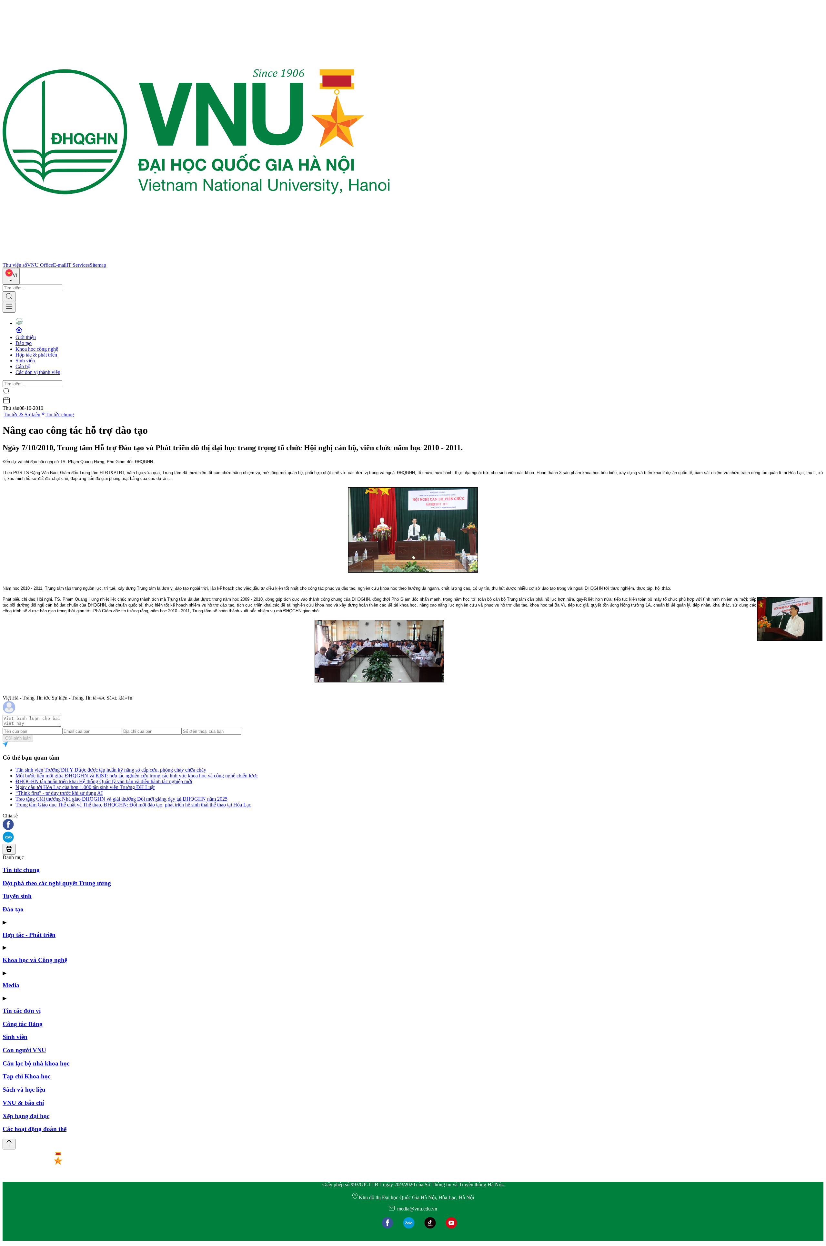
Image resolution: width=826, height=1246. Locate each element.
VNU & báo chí (23, 1102)
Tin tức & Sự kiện (22, 414)
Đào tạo (23, 343)
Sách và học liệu (24, 1089)
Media (11, 985)
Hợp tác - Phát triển (29, 934)
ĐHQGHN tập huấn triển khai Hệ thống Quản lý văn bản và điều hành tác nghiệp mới (103, 781)
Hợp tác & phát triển (36, 355)
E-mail (59, 265)
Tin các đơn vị (22, 1010)
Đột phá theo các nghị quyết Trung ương (57, 883)
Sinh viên (25, 360)
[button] (413, 825)
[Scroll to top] (9, 1144)
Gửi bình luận (18, 738)
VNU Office (40, 265)
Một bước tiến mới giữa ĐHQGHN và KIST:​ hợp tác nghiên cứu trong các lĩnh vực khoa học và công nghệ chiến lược (136, 775)
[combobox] (11, 276)
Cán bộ (22, 366)
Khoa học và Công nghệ (35, 960)
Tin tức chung (59, 414)
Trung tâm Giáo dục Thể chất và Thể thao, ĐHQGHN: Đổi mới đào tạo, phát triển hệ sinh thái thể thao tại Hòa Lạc (133, 804)
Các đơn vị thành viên (37, 372)
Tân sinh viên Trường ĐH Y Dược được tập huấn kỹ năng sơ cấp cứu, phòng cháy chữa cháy (110, 770)
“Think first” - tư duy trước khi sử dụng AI (59, 793)
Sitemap (98, 265)
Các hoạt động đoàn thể (34, 1129)
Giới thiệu (25, 337)
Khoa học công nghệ (36, 349)
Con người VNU (24, 1050)
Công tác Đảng (23, 1024)
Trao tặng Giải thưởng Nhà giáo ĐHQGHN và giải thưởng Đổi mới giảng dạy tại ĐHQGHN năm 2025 (121, 799)
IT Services (78, 265)
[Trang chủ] (196, 259)
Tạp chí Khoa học (26, 1076)
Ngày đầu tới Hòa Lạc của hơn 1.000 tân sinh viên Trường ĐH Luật (85, 787)
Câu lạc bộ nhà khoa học (36, 1063)
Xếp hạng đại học (26, 1116)
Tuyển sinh (17, 896)
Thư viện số (15, 265)
